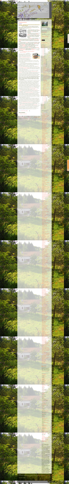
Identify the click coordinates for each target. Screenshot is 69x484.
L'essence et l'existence (45, 145)
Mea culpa (43, 258)
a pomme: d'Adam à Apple (46, 354)
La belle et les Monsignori (45, 281)
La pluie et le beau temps (45, 343)
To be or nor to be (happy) (45, 253)
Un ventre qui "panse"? (46, 95)
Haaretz (43, 409)
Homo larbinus (44, 362)
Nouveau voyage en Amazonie (46, 334)
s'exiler (27, 42)
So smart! (43, 227)
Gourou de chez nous (44, 291)
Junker (23, 46)
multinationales (43, 413)
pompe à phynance (22, 49)
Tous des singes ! (44, 318)
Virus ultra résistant (44, 117)
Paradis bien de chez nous (23, 22)
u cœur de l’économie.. (23, 52)
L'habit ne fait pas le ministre (45, 241)
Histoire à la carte (44, 401)
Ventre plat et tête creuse (45, 335)
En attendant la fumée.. (45, 344)
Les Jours (43, 391)
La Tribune (43, 378)
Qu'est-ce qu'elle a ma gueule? (46, 267)
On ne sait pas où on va (45, 119)
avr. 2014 (44, 97)
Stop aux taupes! (44, 328)
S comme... (43, 275)
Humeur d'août (44, 289)
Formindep (43, 436)
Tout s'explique (44, 138)
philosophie (46, 425)
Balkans (46, 428)
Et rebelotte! (43, 181)
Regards (43, 386)
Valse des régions (44, 304)
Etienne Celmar (44, 366)
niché (32, 31)
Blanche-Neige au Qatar (45, 273)
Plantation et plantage (45, 167)
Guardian (44, 419)
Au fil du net (44, 67)
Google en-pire (44, 311)
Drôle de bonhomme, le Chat (45, 349)
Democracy (43, 433)
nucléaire (47, 420)
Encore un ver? (44, 323)
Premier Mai (44, 96)
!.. (43, 240)
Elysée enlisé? (44, 147)
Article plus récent (22, 117)
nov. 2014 (44, 60)
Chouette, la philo (44, 306)
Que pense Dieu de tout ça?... (45, 353)
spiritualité (47, 422)
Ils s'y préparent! (44, 298)
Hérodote (43, 395)
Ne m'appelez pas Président (45, 115)
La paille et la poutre (44, 156)
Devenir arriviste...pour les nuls (46, 345)
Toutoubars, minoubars (45, 329)
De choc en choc (44, 339)
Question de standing (44, 266)
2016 (43, 56)
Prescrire (43, 426)
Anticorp (43, 429)
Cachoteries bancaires (45, 293)
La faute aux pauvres (44, 312)
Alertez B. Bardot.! (44, 224)
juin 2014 (44, 65)
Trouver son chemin (44, 207)
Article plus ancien (37, 117)
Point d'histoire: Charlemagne (45, 80)
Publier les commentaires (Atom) (26, 118)
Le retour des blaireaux (45, 325)
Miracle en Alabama (44, 165)
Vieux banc (43, 297)
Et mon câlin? (43, 276)
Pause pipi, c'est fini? (44, 261)
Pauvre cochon (44, 161)
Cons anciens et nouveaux (45, 294)
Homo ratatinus (44, 126)
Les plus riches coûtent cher (45, 295)
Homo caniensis (44, 356)
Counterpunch (44, 380)
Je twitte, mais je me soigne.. (45, 348)
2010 (43, 105)
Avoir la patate (44, 315)
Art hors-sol (43, 263)
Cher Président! (44, 290)
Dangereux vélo (44, 292)
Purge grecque (44, 309)
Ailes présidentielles (44, 123)
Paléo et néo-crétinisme (45, 254)
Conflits (43, 432)
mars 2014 (44, 98)
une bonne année (45, 284)
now (45, 433)
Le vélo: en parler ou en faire (45, 342)
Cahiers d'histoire (44, 411)
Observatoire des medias (45, 385)
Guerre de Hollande (44, 346)
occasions (29, 47)
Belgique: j (43, 347)
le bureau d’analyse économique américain (27, 102)
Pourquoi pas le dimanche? (45, 301)
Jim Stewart (23, 104)
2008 (43, 107)
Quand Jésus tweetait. (45, 326)
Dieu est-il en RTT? (44, 180)
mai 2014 (44, 66)
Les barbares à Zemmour (45, 307)
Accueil (29, 117)
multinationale (23, 44)
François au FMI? (44, 310)
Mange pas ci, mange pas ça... (46, 286)
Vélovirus (43, 112)
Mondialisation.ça (44, 404)
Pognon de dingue (44, 157)
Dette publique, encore (46, 68)
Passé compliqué (44, 149)
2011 (43, 104)
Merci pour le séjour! (44, 265)
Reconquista (43, 134)
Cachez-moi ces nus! (44, 279)
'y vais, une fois (47, 347)
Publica (44, 382)
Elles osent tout (44, 321)
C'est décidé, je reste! (44, 314)
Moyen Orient (46, 431)
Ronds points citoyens (45, 143)
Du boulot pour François (45, 332)
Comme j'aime (44, 131)
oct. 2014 (44, 61)
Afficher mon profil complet (45, 371)
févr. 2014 (44, 99)
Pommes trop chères (44, 255)
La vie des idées (44, 376)
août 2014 (44, 63)
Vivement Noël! (44, 322)
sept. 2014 (44, 62)
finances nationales (36, 39)
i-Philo (43, 435)
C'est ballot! (43, 248)
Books (43, 383)
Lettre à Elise (43, 300)
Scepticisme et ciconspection (45, 303)
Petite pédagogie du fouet (45, 262)
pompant (20, 40)
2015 (43, 57)
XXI (44, 398)
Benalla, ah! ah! (44, 141)
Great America (44, 403)
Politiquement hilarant (44, 317)
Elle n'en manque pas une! (45, 245)
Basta (42, 407)
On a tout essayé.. (44, 341)
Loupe (68, 170)
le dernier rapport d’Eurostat (29, 92)
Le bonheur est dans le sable (45, 270)
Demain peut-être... (44, 272)
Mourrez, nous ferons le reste (45, 338)
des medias (46, 410)
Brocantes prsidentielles (45, 246)
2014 (43, 58)
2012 (43, 103)
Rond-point (43, 337)
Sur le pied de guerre (44, 114)
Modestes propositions (45, 122)
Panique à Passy (44, 264)
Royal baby (43, 331)
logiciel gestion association (22, 477)
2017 (43, 55)
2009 (43, 106)
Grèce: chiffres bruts (45, 70)
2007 (43, 108)
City (38, 29)
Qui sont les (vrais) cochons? (45, 357)
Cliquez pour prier (44, 125)
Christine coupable (44, 218)
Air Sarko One (44, 359)
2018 (43, 54)
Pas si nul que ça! (44, 151)
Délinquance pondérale (45, 116)
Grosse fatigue (44, 285)
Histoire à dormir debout (45, 256)
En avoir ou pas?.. (44, 193)
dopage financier (34, 49)
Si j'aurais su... (44, 135)
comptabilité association (45, 42)
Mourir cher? (43, 259)
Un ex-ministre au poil (44, 313)
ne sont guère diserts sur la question (25, 57)
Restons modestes (44, 113)
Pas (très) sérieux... (44, 340)
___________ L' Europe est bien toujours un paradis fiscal (26, 51)
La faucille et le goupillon (45, 316)
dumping (24, 45)
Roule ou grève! (44, 118)
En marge (43, 187)
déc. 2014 (44, 59)
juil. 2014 (44, 64)
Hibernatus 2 (43, 269)
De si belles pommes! (44, 278)
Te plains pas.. (44, 257)
